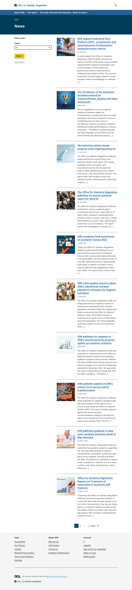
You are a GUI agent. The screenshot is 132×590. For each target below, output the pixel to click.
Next (93, 526)
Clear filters (19, 62)
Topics (17, 43)
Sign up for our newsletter (95, 549)
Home (16, 19)
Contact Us (53, 549)
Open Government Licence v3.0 (56, 576)
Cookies (17, 549)
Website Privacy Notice (24, 553)
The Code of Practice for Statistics (55, 12)
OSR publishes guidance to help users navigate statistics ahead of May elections (96, 434)
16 (89, 526)
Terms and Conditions (24, 556)
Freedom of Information (58, 553)
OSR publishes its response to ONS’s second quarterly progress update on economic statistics (96, 340)
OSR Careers (53, 545)
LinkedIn (87, 545)
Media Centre (89, 556)
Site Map (18, 560)
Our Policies (19, 545)
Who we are (53, 541)
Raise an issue (90, 553)
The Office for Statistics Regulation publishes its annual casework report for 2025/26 (97, 195)
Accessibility (19, 541)
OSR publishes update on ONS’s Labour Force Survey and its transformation (95, 387)
